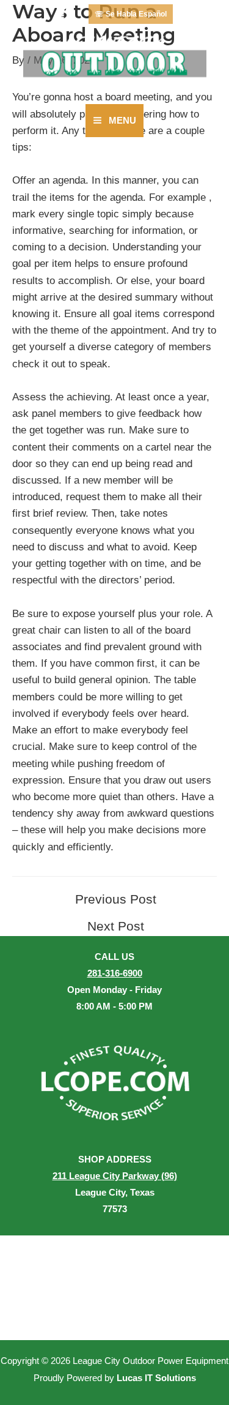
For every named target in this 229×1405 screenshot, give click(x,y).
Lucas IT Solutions (156, 1378)
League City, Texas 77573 (115, 1192)
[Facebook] (65, 14)
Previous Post (115, 899)
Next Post (115, 926)
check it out (38, 364)
